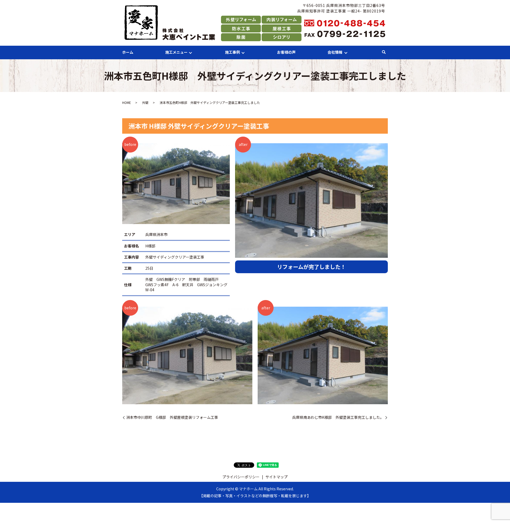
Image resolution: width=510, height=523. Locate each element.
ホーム (127, 52)
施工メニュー (176, 52)
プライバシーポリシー (241, 476)
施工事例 (232, 52)
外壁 (145, 102)
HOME (126, 102)
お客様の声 (286, 52)
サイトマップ (276, 476)
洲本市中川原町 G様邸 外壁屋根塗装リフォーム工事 (172, 417)
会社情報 (335, 52)
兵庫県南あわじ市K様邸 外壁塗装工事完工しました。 (338, 417)
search (384, 52)
